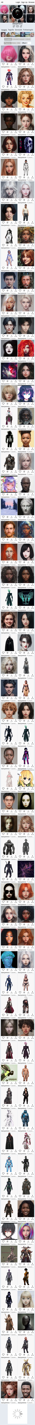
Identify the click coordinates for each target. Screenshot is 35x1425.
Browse (31, 2)
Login (18, 2)
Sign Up (24, 2)
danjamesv (5, 67)
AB (2, 2)
